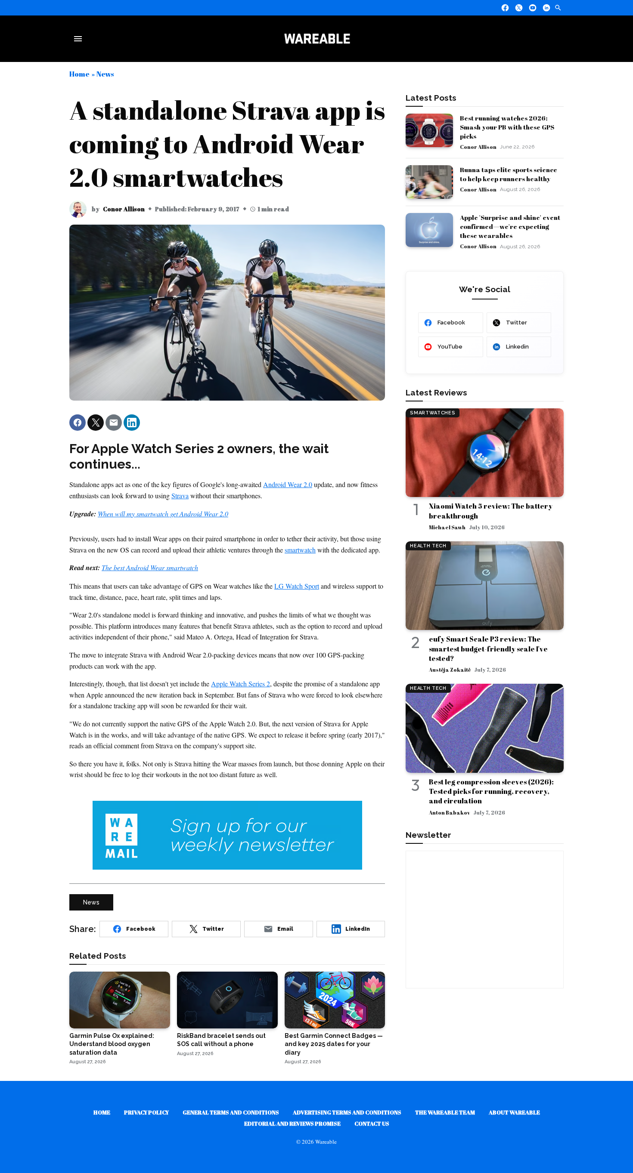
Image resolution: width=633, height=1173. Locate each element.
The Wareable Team (445, 1112)
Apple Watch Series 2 (240, 683)
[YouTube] (533, 8)
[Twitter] (519, 8)
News (105, 74)
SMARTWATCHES (432, 413)
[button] (77, 422)
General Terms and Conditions (231, 1112)
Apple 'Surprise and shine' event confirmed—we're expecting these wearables (510, 226)
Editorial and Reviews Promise (292, 1123)
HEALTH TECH (428, 546)
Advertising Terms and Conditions (347, 1112)
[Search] (558, 8)
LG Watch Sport (296, 585)
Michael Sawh (447, 527)
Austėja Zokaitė (450, 669)
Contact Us (371, 1123)
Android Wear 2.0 (287, 484)
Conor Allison (124, 209)
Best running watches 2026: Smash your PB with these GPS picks (507, 127)
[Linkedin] (546, 8)
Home (79, 74)
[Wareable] (317, 39)
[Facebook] (505, 8)
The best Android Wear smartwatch (150, 567)
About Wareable (514, 1112)
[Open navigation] (79, 39)
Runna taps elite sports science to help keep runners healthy (508, 174)
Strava (180, 495)
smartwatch (300, 549)
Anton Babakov (449, 812)
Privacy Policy (146, 1112)
